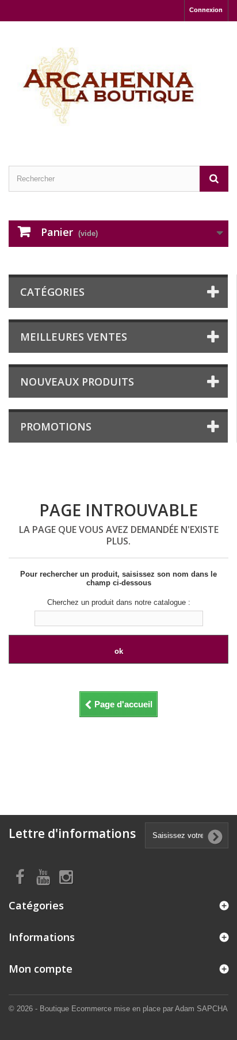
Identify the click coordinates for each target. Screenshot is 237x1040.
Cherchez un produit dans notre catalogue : (118, 602)
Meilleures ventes (73, 337)
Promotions (55, 426)
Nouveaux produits (77, 381)
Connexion (206, 9)
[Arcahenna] (118, 83)
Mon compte (40, 969)
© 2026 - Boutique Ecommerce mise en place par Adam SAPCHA (118, 1008)
